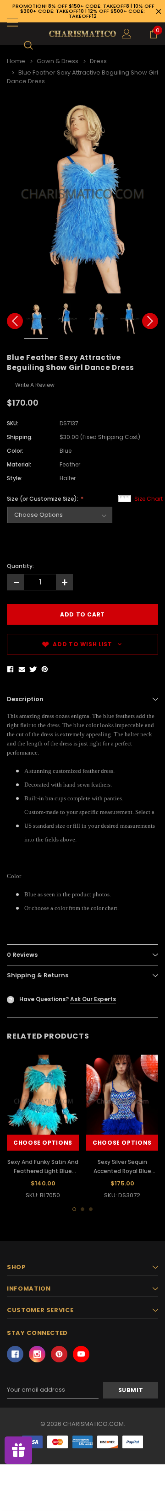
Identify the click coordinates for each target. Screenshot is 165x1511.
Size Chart (148, 499)
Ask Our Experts (93, 999)
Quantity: (20, 566)
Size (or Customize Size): (43, 499)
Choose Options (42, 1143)
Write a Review (35, 385)
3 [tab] (91, 1209)
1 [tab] (74, 1209)
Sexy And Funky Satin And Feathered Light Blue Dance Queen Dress (42, 1171)
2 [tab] (82, 1209)
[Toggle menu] (12, 22)
